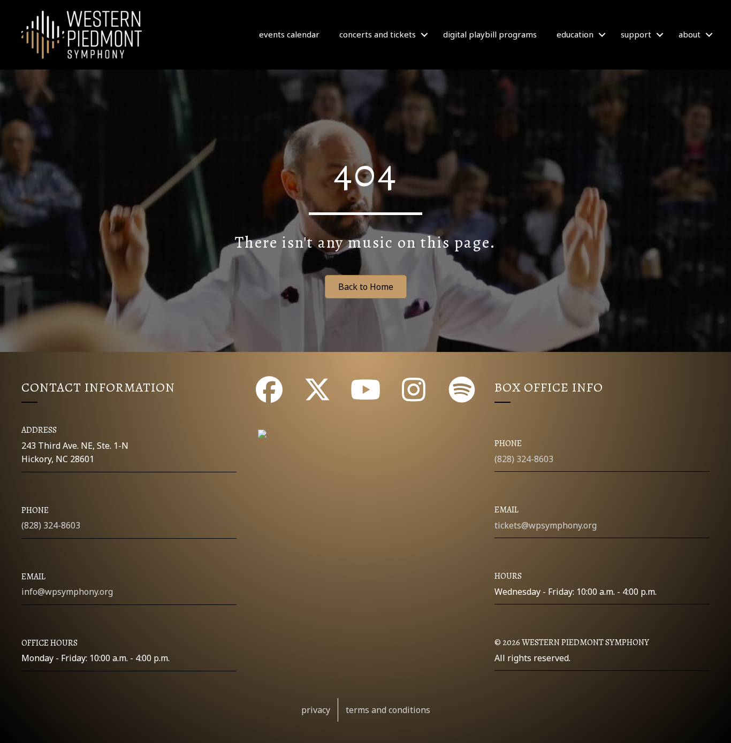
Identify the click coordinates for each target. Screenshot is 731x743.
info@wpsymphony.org (67, 592)
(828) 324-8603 (50, 525)
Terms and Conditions (388, 710)
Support (636, 34)
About (689, 34)
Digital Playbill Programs (490, 34)
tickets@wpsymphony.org (545, 525)
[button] (424, 34)
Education (575, 34)
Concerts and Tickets (377, 34)
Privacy (315, 710)
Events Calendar (289, 34)
